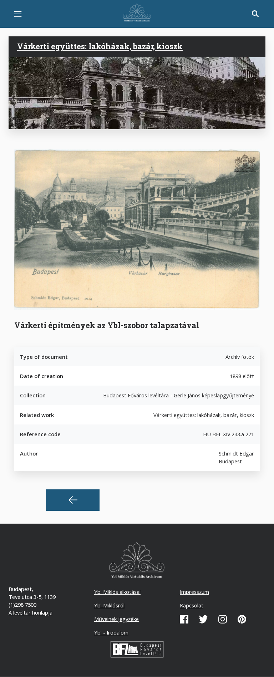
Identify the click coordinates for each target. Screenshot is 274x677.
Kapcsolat (191, 605)
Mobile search (255, 14)
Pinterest (242, 619)
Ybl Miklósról (109, 605)
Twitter (203, 619)
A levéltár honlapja (30, 612)
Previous (73, 500)
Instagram (222, 619)
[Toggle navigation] (18, 13)
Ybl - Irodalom (111, 632)
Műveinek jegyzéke (116, 618)
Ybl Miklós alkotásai (117, 591)
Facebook (184, 619)
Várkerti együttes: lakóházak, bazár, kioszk (100, 46)
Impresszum (194, 591)
